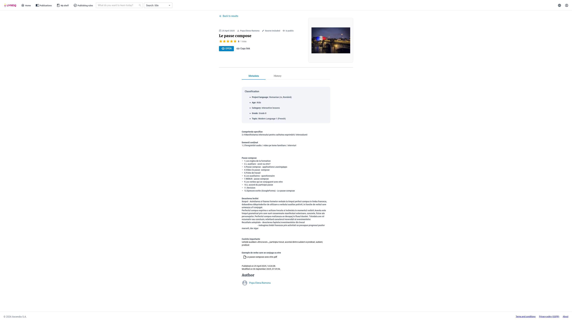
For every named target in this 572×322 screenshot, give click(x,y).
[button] (158, 5)
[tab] (10, 5)
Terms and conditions (526, 316)
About (565, 316)
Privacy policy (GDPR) (549, 316)
